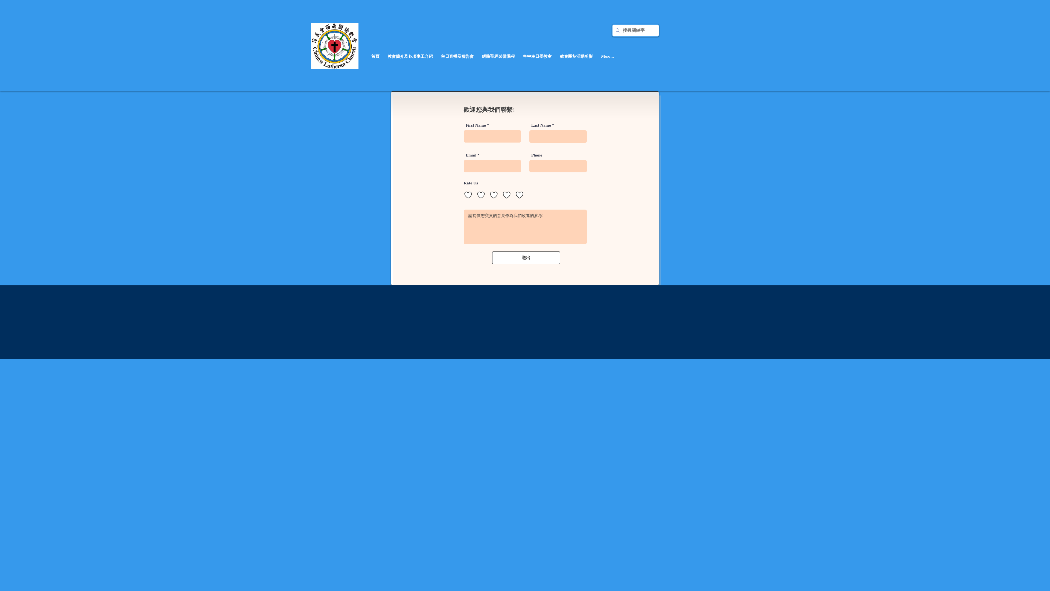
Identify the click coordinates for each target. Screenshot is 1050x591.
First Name (476, 125)
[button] (457, 57)
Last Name (541, 125)
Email (471, 155)
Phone (536, 155)
